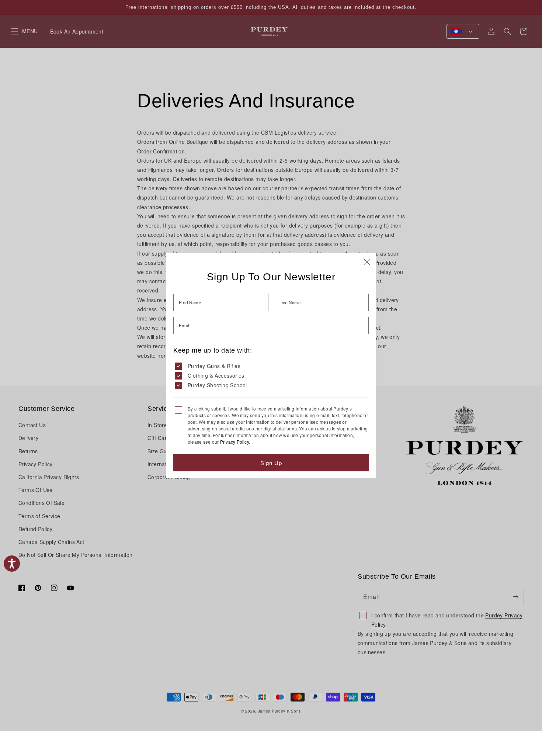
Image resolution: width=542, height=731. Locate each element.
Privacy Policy (234, 442)
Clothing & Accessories (216, 375)
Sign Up (271, 463)
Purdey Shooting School (217, 385)
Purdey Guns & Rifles (214, 366)
